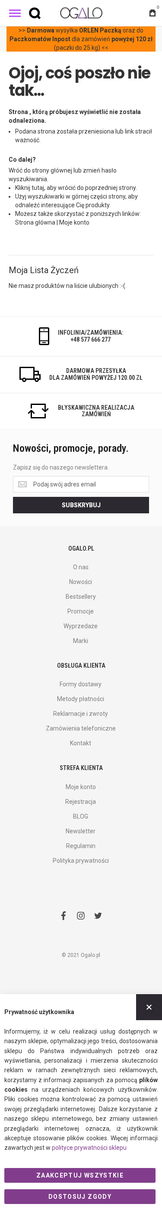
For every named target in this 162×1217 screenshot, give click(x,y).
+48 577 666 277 (90, 339)
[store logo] (81, 13)
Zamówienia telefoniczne (81, 728)
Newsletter (80, 831)
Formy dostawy (81, 684)
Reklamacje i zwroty (80, 713)
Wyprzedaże (81, 626)
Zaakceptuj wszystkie (80, 1175)
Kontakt (80, 743)
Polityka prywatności (81, 860)
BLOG (80, 816)
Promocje (80, 611)
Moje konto (74, 222)
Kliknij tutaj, (30, 187)
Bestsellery (81, 596)
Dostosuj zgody (79, 1196)
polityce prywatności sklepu (89, 1147)
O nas (81, 567)
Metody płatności (80, 698)
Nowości (80, 581)
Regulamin (80, 845)
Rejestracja (80, 801)
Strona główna (35, 222)
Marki (80, 640)
